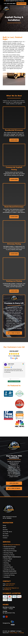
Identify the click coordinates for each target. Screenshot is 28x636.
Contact (5, 538)
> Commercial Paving (8, 549)
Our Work (5, 534)
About (4, 527)
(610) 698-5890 (14, 483)
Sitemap (21, 633)
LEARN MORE (14, 140)
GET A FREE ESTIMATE (14, 333)
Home (4, 525)
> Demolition (6, 577)
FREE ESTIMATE (21, 3)
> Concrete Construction (10, 573)
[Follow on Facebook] (4, 617)
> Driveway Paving (8, 553)
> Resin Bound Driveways (10, 551)
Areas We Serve (7, 531)
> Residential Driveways (9, 547)
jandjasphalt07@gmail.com (11, 588)
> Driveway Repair (8, 567)
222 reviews (16, 356)
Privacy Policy (13, 633)
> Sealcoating (6, 565)
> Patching (6, 563)
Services (5, 529)
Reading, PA (7, 589)
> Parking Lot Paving (8, 555)
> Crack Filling (6, 561)
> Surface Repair (7, 559)
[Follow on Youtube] (7, 617)
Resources (6, 536)
